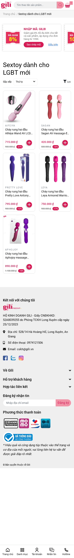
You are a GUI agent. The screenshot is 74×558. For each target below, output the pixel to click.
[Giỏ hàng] (67, 5)
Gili (28, 464)
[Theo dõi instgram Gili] (21, 357)
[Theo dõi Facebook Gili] (5, 357)
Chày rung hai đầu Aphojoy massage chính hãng (16, 257)
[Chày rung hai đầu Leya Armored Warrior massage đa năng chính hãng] (55, 169)
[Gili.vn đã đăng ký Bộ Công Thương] (18, 437)
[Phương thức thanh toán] (27, 423)
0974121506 (35, 342)
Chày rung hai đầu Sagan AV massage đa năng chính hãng (55, 133)
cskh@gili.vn (25, 349)
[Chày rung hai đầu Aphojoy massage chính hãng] (19, 231)
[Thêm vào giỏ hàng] (29, 142)
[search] (60, 5)
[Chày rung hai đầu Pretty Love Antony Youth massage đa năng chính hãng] (19, 169)
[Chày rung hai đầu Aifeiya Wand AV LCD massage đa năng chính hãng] (19, 106)
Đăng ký (63, 403)
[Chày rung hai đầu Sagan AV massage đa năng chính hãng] (55, 106)
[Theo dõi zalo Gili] (13, 357)
